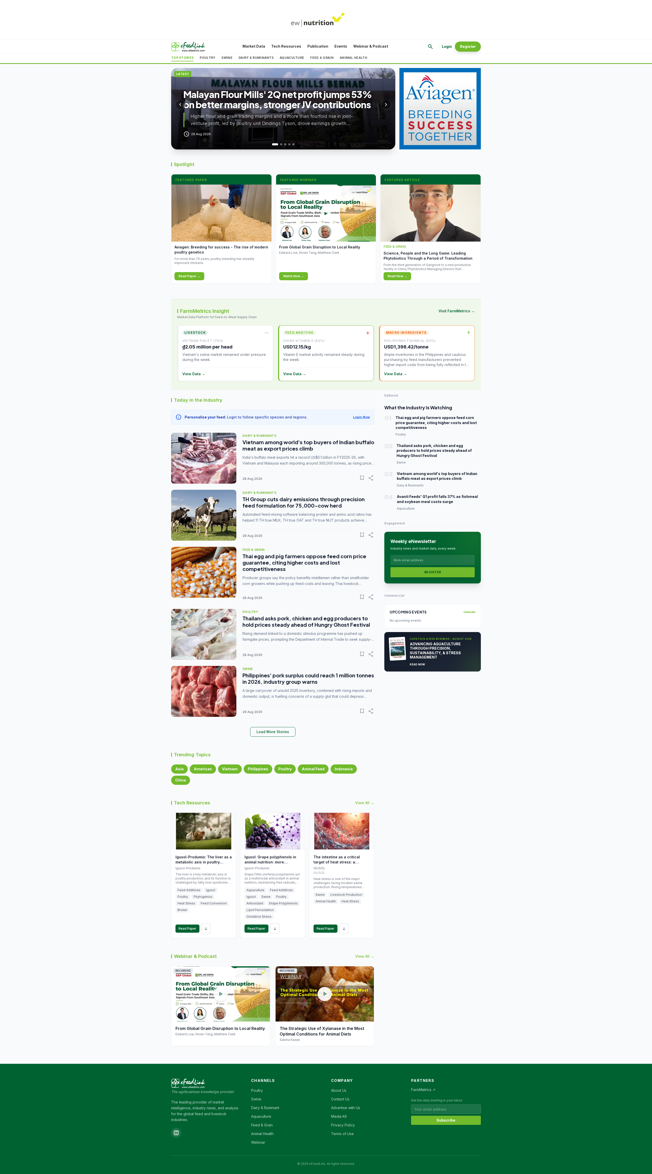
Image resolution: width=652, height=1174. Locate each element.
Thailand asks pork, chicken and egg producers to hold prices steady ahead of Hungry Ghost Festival (306, 621)
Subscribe (446, 1120)
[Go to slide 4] (289, 144)
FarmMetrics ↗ (423, 1089)
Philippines (258, 769)
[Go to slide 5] (293, 144)
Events (340, 46)
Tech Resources (286, 46)
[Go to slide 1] (273, 144)
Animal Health (353, 58)
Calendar (470, 611)
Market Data (253, 46)
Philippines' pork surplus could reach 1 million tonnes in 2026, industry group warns (308, 678)
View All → (364, 803)
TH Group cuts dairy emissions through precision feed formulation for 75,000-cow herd (303, 502)
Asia (179, 769)
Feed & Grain (322, 58)
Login (447, 46)
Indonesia (344, 769)
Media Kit (339, 1116)
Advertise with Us (345, 1108)
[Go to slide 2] (279, 144)
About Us (338, 1090)
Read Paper (187, 928)
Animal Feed (313, 769)
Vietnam (230, 769)
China (180, 780)
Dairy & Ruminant (265, 1108)
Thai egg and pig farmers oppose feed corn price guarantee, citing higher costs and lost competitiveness (304, 562)
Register (468, 46)
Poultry (207, 58)
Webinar (258, 1142)
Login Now (361, 417)
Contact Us (340, 1099)
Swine (227, 58)
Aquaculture (292, 58)
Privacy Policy (343, 1125)
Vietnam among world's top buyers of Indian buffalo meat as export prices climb (308, 445)
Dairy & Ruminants (256, 58)
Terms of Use (342, 1133)
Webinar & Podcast (370, 46)
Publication (317, 46)
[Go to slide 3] (285, 144)
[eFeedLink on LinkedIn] (176, 1133)
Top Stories (182, 58)
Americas (203, 769)
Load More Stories (272, 732)
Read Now (417, 664)
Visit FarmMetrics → (457, 311)
